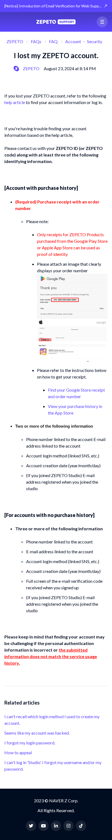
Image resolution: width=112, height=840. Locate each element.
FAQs (36, 41)
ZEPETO (15, 41)
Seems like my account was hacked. (37, 732)
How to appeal (18, 752)
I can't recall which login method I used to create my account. (51, 720)
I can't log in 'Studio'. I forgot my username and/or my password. (52, 765)
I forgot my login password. (29, 742)
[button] (102, 21)
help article (14, 102)
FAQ (53, 41)
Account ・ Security (83, 41)
